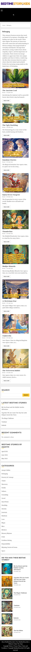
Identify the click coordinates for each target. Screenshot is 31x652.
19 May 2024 (10, 162)
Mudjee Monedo (8, 266)
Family (21, 152)
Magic (10, 86)
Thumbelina (7, 231)
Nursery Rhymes (20, 119)
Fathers (4, 491)
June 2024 (5, 455)
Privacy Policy (17, 646)
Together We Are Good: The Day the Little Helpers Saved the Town (21, 580)
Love (10, 119)
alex (4, 92)
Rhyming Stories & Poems (18, 86)
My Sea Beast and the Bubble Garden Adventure (20, 568)
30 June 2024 (17, 594)
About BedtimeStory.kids (8, 642)
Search (6, 390)
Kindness (6, 86)
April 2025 (5, 451)
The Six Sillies (18, 630)
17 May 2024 (10, 303)
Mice (3, 526)
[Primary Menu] (2, 10)
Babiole (4, 425)
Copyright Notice (7, 646)
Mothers (14, 119)
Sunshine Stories (9, 160)
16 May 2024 (10, 372)
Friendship (6, 153)
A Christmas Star (9, 301)
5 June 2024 (10, 92)
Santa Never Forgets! (11, 195)
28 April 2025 (18, 571)
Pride (5, 121)
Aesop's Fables (6, 470)
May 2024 (4, 458)
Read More (6, 100)
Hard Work (16, 256)
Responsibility (11, 121)
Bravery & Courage (14, 84)
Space (3, 551)
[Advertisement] (22, 15)
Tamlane (4, 422)
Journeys (10, 258)
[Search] (13, 14)
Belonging (6, 84)
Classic (11, 117)
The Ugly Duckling (10, 125)
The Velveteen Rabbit (11, 370)
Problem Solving (16, 260)
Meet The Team (18, 644)
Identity (21, 117)
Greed (3, 498)
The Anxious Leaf (9, 90)
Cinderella (6, 336)
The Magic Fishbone (8, 418)
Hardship (22, 256)
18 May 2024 (10, 268)
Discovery (21, 84)
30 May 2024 (10, 127)
